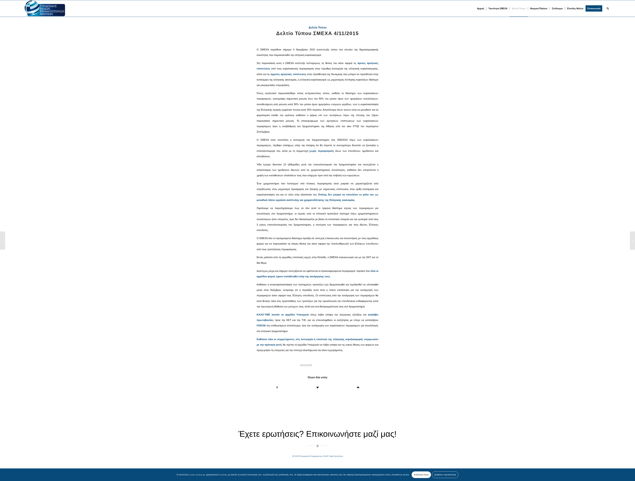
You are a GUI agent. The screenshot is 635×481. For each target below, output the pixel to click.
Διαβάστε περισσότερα (445, 474)
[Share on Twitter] (317, 387)
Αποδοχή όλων (421, 474)
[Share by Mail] (358, 387)
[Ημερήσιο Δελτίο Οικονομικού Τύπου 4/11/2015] (2, 240)
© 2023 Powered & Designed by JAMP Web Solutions (317, 456)
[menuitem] (480, 8)
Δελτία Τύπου (318, 27)
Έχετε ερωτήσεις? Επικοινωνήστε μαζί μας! (317, 434)
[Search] (607, 8)
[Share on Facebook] (277, 387)
